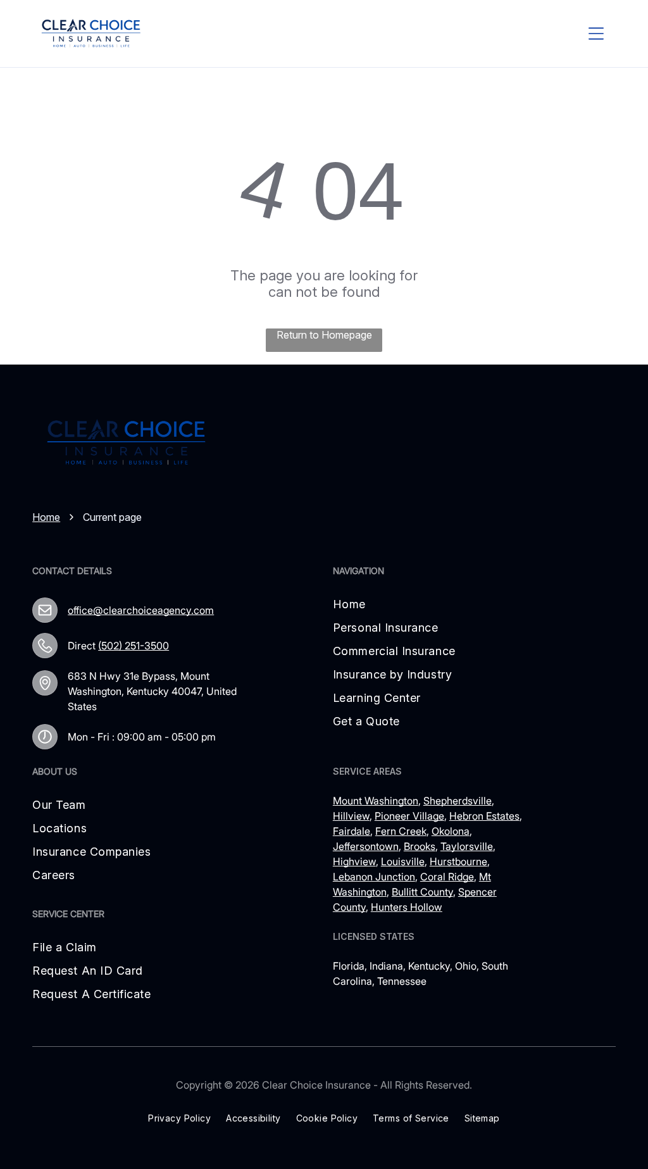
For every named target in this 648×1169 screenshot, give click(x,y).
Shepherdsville (457, 800)
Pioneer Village (409, 816)
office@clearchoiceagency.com (141, 610)
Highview (354, 861)
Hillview (351, 816)
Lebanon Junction (374, 876)
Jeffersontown (366, 846)
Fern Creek (401, 831)
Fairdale (351, 831)
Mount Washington (375, 800)
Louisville (403, 861)
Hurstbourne (458, 861)
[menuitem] (394, 604)
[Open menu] (596, 33)
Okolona (451, 831)
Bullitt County (422, 891)
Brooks (419, 846)
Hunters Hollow (406, 907)
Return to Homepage (324, 334)
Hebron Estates (484, 816)
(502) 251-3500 (133, 645)
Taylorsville (466, 846)
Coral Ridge (447, 876)
